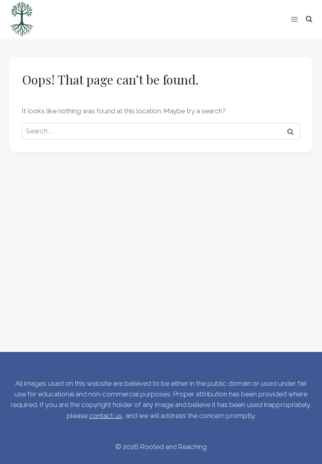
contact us (105, 416)
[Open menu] (294, 19)
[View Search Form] (309, 19)
